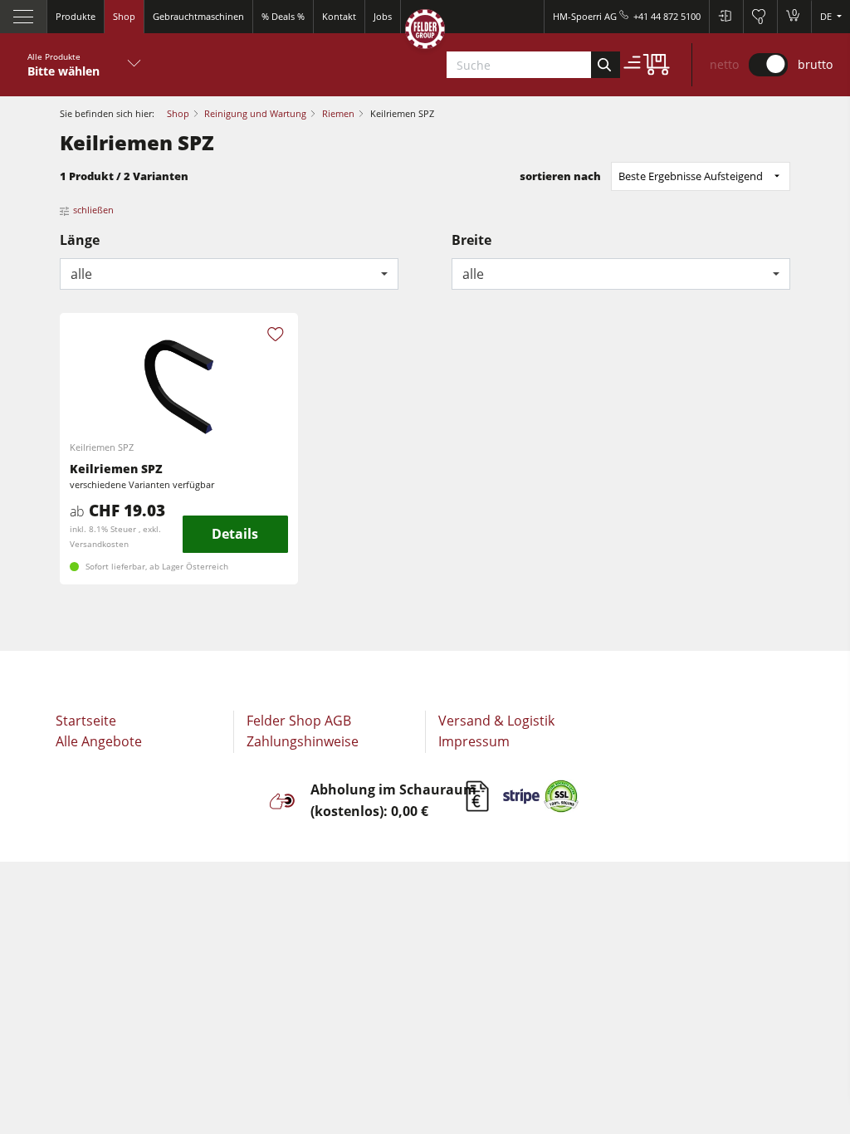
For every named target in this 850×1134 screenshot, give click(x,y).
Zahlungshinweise (303, 741)
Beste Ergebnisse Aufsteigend (690, 176)
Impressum (474, 741)
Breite (471, 240)
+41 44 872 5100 (667, 16)
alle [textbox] (81, 274)
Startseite (86, 720)
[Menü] (23, 16)
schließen (93, 209)
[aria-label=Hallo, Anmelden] (726, 16)
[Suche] (605, 64)
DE (827, 16)
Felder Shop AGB (299, 720)
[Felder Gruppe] (425, 32)
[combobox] (229, 274)
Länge (80, 240)
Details (235, 534)
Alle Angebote (99, 741)
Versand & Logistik (496, 720)
